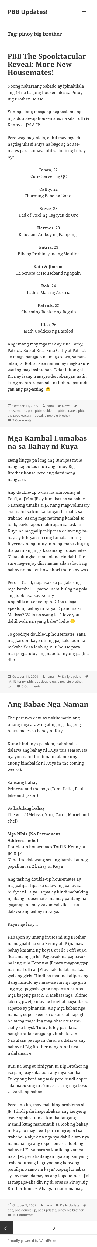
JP (14, 681)
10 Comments (22, 1215)
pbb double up (45, 410)
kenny (21, 681)
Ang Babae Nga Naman (48, 704)
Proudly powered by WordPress (32, 1240)
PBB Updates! (27, 12)
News (66, 405)
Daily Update (71, 676)
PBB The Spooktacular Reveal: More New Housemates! (47, 64)
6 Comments (31, 686)
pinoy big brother (57, 415)
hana (50, 405)
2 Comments (22, 420)
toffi (10, 686)
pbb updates (67, 410)
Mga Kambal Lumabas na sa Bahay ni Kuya (47, 442)
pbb (30, 410)
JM (9, 681)
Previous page (6, 1227)
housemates (17, 410)
